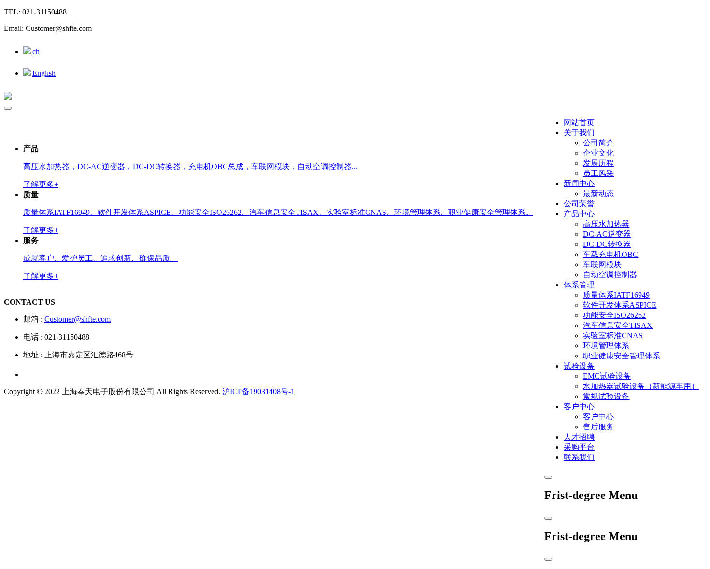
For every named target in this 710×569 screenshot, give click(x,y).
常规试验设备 (606, 396)
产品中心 (579, 214)
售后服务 (598, 427)
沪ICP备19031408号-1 (258, 391)
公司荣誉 (579, 203)
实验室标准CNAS (613, 335)
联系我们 (579, 457)
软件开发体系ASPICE (619, 305)
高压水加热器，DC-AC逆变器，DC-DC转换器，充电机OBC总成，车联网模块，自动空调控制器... (190, 166)
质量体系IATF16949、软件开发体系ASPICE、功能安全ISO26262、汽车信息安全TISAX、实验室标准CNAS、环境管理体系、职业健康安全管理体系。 (278, 212)
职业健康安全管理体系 (621, 356)
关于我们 (579, 132)
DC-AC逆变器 (607, 234)
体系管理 (579, 285)
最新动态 (598, 193)
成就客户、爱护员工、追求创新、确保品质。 (100, 258)
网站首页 (579, 122)
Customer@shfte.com (77, 319)
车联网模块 (602, 264)
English (44, 73)
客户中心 (579, 406)
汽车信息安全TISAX (618, 325)
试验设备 (579, 366)
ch (36, 51)
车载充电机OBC (610, 254)
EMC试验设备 (607, 376)
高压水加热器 (606, 224)
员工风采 (598, 173)
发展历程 (598, 163)
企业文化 (598, 153)
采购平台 (579, 447)
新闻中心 (579, 183)
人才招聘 (579, 437)
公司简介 (598, 143)
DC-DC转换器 (607, 244)
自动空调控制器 (610, 274)
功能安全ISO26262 (614, 315)
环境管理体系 (606, 345)
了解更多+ (40, 184)
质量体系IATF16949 (616, 295)
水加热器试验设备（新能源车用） (641, 386)
